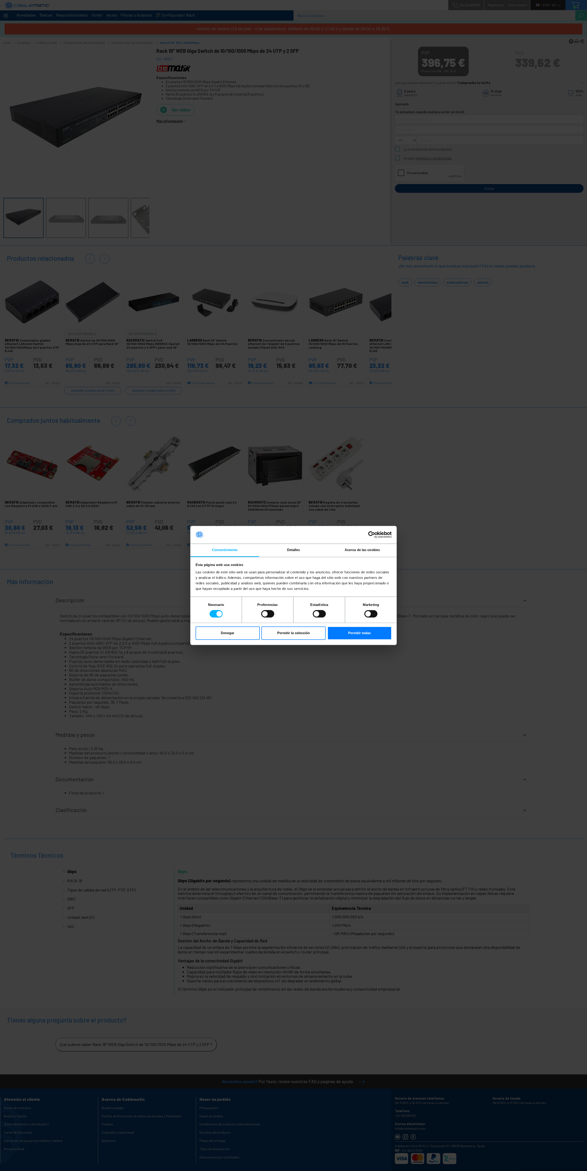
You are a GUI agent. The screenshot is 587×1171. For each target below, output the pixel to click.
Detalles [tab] (293, 550)
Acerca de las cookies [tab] (362, 550)
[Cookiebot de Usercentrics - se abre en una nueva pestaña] (372, 534)
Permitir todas (359, 633)
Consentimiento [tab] (225, 550)
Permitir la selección (293, 633)
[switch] (267, 614)
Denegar (227, 633)
